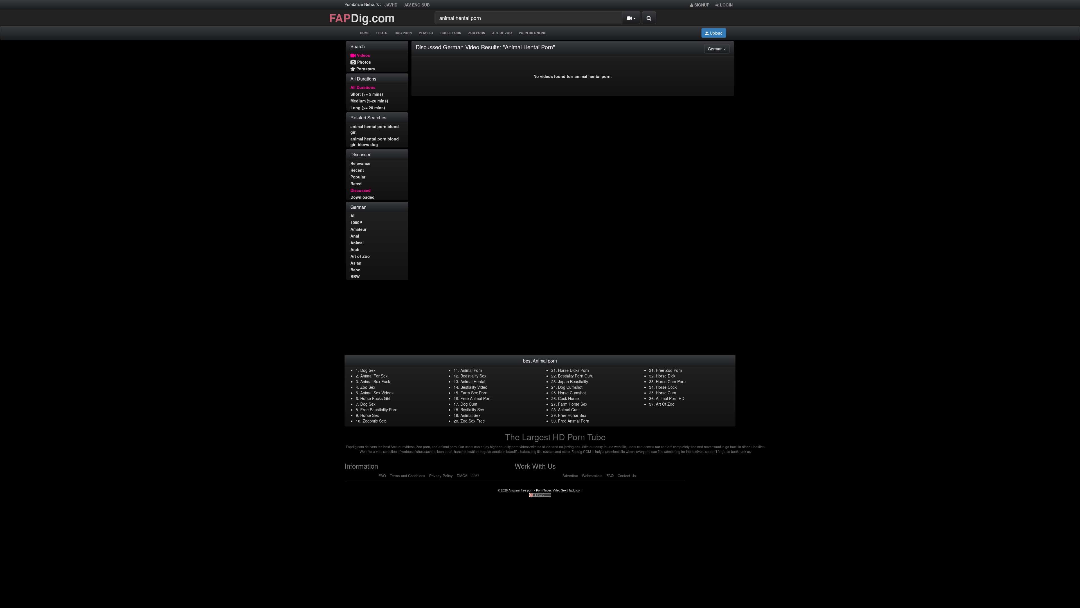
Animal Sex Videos (376, 392)
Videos (363, 55)
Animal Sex (470, 415)
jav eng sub (417, 5)
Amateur (358, 229)
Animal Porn (471, 370)
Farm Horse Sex (572, 404)
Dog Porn (403, 33)
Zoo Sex (367, 387)
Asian (355, 263)
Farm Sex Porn (473, 392)
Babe (355, 269)
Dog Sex (367, 370)
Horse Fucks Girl (375, 398)
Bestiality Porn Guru (575, 376)
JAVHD (390, 5)
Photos (363, 62)
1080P (356, 222)
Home (364, 33)
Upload (716, 33)
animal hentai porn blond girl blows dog (374, 141)
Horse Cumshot (572, 392)
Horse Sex (369, 415)
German (719, 49)
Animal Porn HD (670, 398)
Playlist (426, 33)
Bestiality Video (473, 387)
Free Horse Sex (572, 415)
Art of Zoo (360, 256)
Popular (357, 177)
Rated (356, 183)
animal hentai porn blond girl (374, 129)
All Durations (362, 87)
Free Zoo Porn (669, 370)
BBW (355, 276)
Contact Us (627, 475)
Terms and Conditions (407, 475)
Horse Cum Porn (671, 381)
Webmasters (592, 475)
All (353, 215)
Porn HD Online (532, 33)
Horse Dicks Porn (573, 370)
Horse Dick (665, 376)
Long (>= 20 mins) (367, 107)
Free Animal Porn (476, 398)
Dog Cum (468, 404)
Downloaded (362, 197)
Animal (357, 242)
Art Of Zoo (502, 33)
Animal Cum (569, 409)
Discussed (360, 190)
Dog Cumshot (570, 387)
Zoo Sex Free (472, 421)
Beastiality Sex (473, 376)
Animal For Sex (374, 376)
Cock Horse (568, 398)
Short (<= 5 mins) (366, 94)
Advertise (570, 475)
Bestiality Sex (472, 409)
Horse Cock (666, 387)
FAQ (382, 475)
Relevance (360, 163)
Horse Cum (666, 392)
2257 (475, 475)
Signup (701, 5)
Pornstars (365, 68)
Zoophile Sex (374, 421)
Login (726, 5)
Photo (382, 33)
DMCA (462, 475)
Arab (354, 249)
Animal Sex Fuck (375, 381)
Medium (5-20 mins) (369, 101)
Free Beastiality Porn (378, 409)
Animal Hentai (472, 381)
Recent (357, 170)
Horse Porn (450, 33)
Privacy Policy (441, 475)
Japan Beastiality (573, 381)
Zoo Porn (476, 33)
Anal (354, 236)
